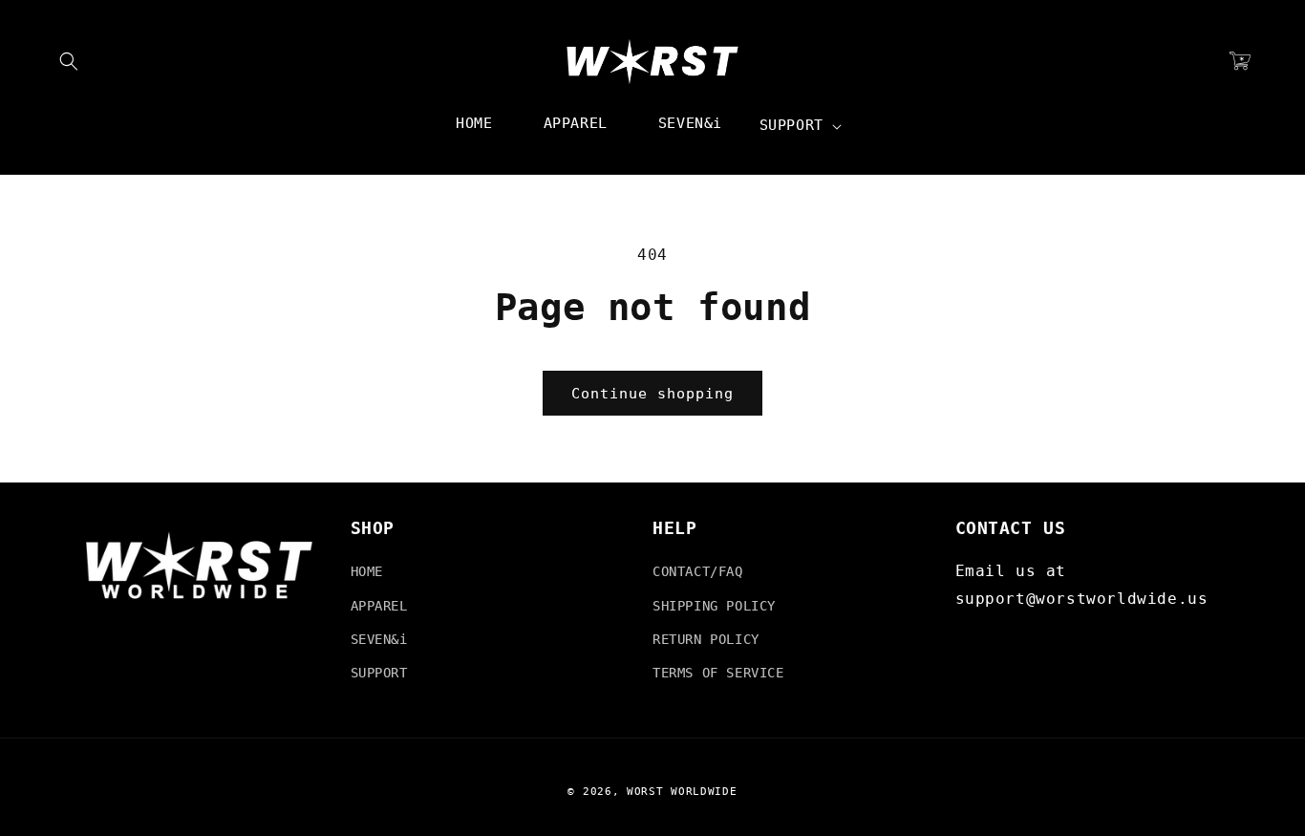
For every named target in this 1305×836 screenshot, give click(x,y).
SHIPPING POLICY (714, 605)
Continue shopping (652, 393)
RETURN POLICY (705, 639)
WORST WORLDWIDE (682, 791)
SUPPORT (379, 672)
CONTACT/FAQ (697, 571)
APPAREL (379, 605)
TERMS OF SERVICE (718, 672)
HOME (367, 571)
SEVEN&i (379, 639)
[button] (69, 61)
